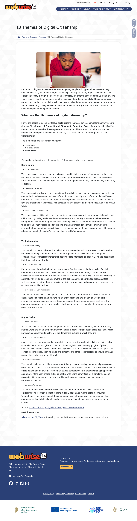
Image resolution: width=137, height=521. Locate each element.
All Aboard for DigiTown (32, 417)
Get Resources (120, 9)
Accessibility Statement (65, 494)
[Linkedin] (16, 483)
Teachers (75, 9)
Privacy (111, 3)
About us (103, 3)
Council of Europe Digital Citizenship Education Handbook (56, 407)
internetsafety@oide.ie (22, 476)
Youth (86, 9)
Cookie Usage (80, 494)
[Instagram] (27, 483)
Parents (63, 9)
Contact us (120, 3)
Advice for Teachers (29, 37)
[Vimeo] (22, 483)
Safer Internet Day (101, 9)
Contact (91, 494)
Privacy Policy (48, 494)
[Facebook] (11, 483)
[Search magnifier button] (95, 3)
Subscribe (65, 466)
